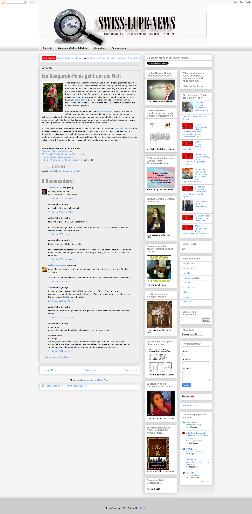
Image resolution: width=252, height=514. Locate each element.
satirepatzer (187, 282)
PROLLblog (191, 449)
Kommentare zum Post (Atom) (95, 380)
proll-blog (186, 273)
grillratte (186, 292)
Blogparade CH (189, 405)
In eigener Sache (193, 475)
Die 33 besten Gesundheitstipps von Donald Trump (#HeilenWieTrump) (107, 58)
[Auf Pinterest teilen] (64, 166)
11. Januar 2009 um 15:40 (60, 198)
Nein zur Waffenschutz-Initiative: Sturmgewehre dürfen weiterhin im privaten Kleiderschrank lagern (195, 130)
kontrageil (186, 297)
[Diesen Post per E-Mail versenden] (53, 166)
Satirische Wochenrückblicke (72, 48)
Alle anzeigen (205, 482)
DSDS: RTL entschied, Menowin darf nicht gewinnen (201, 106)
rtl (82, 171)
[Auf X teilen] (58, 166)
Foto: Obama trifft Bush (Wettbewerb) (201, 204)
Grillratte (190, 473)
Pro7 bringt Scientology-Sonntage (57, 157)
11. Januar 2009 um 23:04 (60, 259)
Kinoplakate (100, 48)
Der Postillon (192, 422)
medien (77, 171)
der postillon (188, 268)
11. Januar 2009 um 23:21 (60, 281)
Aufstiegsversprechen (195, 451)
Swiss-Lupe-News (57, 265)
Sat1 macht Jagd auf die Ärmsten (57, 151)
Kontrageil (191, 459)
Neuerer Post (49, 370)
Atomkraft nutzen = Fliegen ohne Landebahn (202, 218)
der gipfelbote (188, 263)
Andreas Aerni (55, 187)
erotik (51, 171)
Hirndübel (186, 302)
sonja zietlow (81, 100)
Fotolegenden (119, 48)
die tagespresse (189, 287)
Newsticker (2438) (193, 425)
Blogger (142, 508)
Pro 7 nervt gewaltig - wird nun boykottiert (61, 160)
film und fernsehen (63, 171)
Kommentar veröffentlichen (57, 357)
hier (117, 128)
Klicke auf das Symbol (192, 86)
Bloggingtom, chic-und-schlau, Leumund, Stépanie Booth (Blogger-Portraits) (196, 159)
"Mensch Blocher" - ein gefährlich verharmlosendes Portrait (194, 229)
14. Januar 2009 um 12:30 (60, 317)
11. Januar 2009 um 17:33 (60, 212)
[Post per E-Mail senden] (48, 167)
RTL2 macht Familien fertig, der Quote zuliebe (63, 154)
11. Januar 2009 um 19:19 (60, 234)
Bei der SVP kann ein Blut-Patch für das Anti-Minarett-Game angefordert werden (194, 175)
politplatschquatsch (191, 278)
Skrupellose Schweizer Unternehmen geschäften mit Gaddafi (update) (194, 192)
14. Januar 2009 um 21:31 (60, 351)
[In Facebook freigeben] (61, 166)
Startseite (47, 48)
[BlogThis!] (56, 166)
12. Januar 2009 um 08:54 (60, 301)
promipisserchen (104, 111)
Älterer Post (130, 370)
